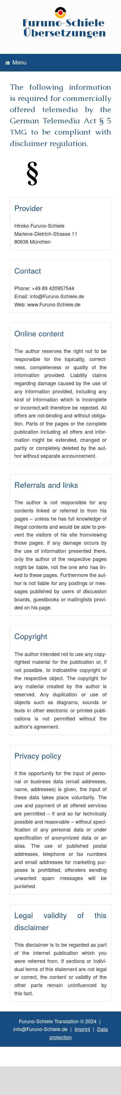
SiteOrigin (57, 1084)
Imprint (82, 1028)
